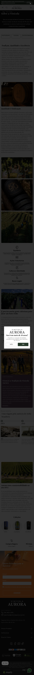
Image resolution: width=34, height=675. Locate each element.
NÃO (11, 344)
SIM (23, 344)
